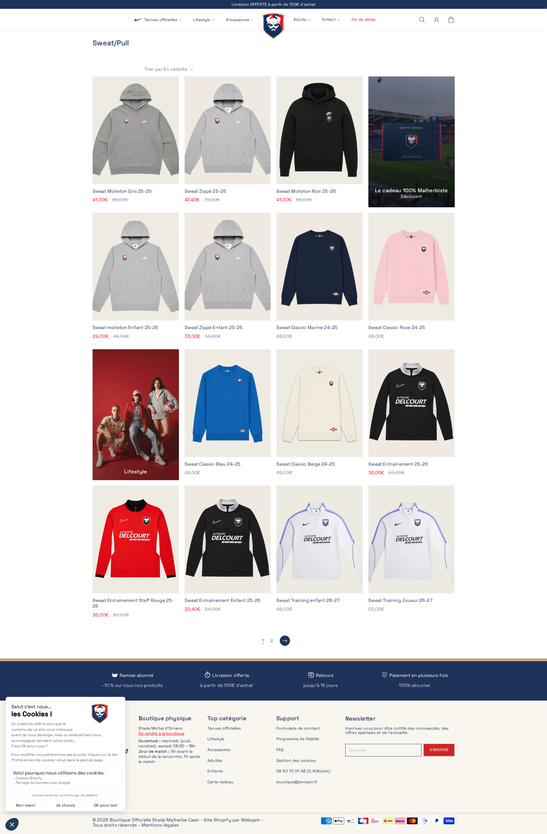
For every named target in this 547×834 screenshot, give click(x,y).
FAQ (279, 749)
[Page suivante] (285, 641)
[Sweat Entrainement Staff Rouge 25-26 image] (136, 539)
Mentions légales (160, 825)
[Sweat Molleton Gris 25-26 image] (136, 130)
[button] (163, 20)
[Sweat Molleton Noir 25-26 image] (319, 130)
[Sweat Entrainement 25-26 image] (411, 403)
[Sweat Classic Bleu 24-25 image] (228, 403)
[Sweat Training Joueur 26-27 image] (411, 539)
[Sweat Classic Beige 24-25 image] (319, 403)
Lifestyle (215, 738)
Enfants (215, 771)
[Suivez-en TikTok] (126, 751)
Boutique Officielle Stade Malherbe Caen (154, 820)
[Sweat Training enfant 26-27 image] (319, 539)
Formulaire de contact (298, 728)
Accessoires (218, 749)
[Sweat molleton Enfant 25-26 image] (136, 266)
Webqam (250, 820)
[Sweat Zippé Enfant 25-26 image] (228, 266)
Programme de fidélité (297, 738)
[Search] (422, 19)
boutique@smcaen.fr (297, 781)
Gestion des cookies (296, 760)
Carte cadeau (220, 781)
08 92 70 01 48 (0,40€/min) (303, 771)
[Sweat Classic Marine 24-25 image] (319, 266)
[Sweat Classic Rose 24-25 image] (411, 266)
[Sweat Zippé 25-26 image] (228, 130)
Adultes (214, 760)
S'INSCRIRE (439, 749)
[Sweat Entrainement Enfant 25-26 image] (228, 539)
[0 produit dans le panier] (451, 19)
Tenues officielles (224, 728)
